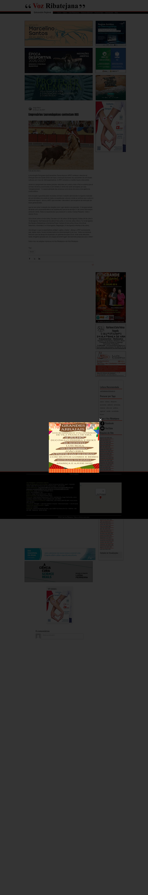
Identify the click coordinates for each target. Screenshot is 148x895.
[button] (100, 420)
